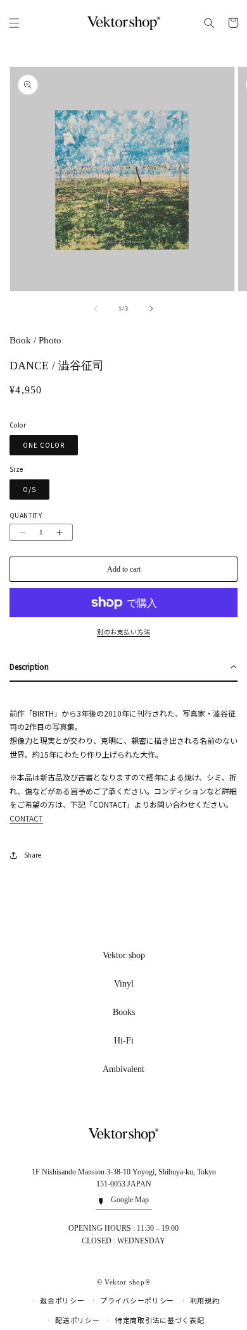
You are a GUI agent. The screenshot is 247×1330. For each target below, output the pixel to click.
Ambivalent (123, 1069)
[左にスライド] (96, 309)
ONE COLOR (44, 445)
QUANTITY (26, 515)
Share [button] (32, 854)
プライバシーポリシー (137, 1301)
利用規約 (205, 1301)
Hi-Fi (124, 1040)
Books (124, 1012)
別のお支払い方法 (123, 632)
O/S (29, 489)
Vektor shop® (127, 1282)
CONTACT (26, 818)
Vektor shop (124, 955)
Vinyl (124, 983)
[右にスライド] (151, 309)
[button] (14, 22)
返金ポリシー (62, 1301)
